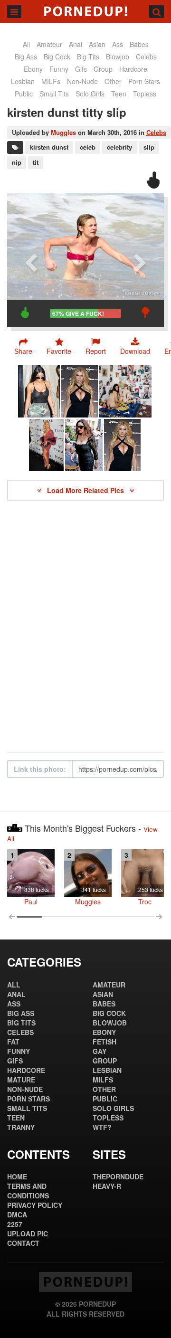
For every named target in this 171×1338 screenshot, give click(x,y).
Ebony (33, 69)
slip (148, 147)
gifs (81, 69)
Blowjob (117, 56)
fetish (104, 1041)
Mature (21, 1079)
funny (58, 69)
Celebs (156, 132)
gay (99, 1051)
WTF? (102, 1127)
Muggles (63, 132)
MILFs (50, 81)
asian (97, 44)
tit (35, 162)
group (103, 69)
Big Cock (57, 56)
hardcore (133, 69)
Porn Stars (144, 81)
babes (139, 44)
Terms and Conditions (28, 1190)
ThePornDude (118, 1176)
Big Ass (26, 56)
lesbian (23, 81)
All (26, 44)
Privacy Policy (34, 1205)
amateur (49, 44)
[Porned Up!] (85, 11)
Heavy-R (107, 1186)
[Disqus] (85, 626)
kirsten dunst (49, 147)
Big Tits (88, 56)
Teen (118, 93)
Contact (23, 1243)
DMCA (17, 1214)
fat (13, 1041)
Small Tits (54, 93)
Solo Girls (90, 93)
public (24, 93)
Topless (144, 93)
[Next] (140, 260)
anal (75, 44)
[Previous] (31, 260)
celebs (146, 56)
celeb (87, 147)
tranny (21, 1127)
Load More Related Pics (86, 490)
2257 (14, 1224)
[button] (95, 346)
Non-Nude (82, 81)
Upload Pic (27, 1233)
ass (117, 44)
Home (17, 1176)
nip (16, 162)
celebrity (119, 147)
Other (113, 81)
